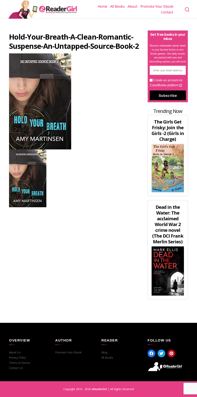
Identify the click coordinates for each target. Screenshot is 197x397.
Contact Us (16, 368)
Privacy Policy (17, 357)
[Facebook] (151, 353)
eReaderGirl (99, 389)
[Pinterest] (171, 353)
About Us (15, 352)
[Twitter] (161, 353)
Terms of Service (19, 362)
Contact (167, 12)
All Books (117, 6)
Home (102, 6)
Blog (104, 352)
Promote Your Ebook (156, 6)
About (132, 6)
